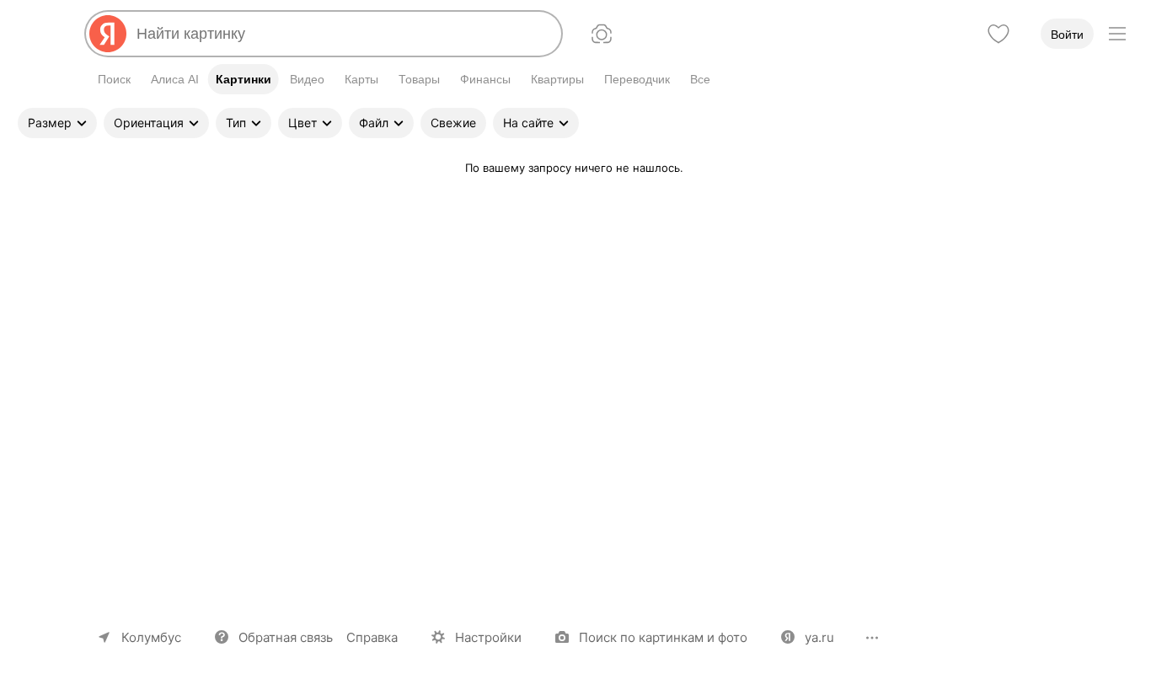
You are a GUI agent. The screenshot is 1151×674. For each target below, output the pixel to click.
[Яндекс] (107, 33)
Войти (1067, 34)
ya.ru (819, 637)
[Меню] (1117, 34)
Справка (372, 637)
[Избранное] (998, 33)
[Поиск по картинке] (601, 33)
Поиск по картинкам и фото (663, 637)
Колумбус (151, 637)
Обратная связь (285, 637)
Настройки (488, 637)
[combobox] (342, 34)
